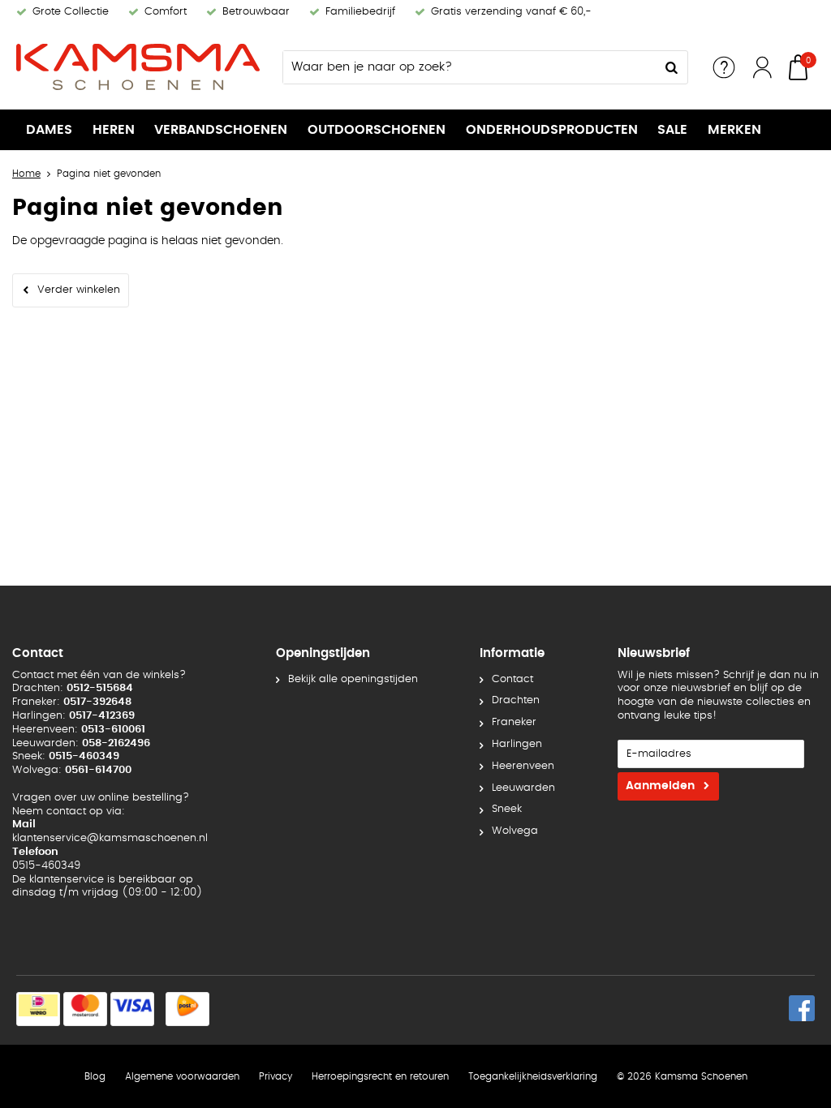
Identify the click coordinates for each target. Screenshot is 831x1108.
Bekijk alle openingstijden (353, 679)
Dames (49, 129)
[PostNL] (187, 1009)
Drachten (516, 700)
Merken (734, 129)
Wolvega (515, 831)
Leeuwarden (523, 788)
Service (724, 67)
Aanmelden (660, 786)
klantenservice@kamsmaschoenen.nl (110, 838)
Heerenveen (523, 766)
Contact (512, 679)
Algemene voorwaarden (182, 1076)
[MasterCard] (85, 1009)
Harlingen (517, 744)
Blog (94, 1076)
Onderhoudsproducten (552, 129)
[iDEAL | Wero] (38, 1009)
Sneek (507, 809)
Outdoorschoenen (377, 129)
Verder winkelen (78, 290)
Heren (114, 129)
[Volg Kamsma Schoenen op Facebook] (802, 1008)
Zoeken (671, 67)
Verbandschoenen (220, 129)
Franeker (514, 722)
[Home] (138, 67)
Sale (672, 129)
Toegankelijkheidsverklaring (532, 1076)
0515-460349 (46, 866)
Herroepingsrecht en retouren (380, 1076)
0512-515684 (100, 688)
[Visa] (132, 1009)
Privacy (275, 1076)
